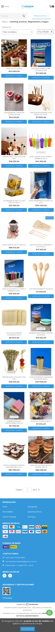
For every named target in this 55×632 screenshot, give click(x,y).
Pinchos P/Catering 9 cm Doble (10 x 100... (41, 113)
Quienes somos (34, 512)
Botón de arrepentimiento (27, 616)
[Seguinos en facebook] (10, 576)
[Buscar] (23, 16)
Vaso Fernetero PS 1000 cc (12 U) (41, 202)
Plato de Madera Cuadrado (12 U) (14, 334)
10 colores (41, 152)
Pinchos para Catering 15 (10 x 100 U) (41, 246)
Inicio (4, 22)
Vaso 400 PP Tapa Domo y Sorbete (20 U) (41, 157)
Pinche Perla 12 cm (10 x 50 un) (14, 157)
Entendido (28, 629)
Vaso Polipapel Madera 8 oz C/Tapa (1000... (41, 378)
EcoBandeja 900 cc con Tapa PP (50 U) (14, 202)
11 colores (41, 329)
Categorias (32, 506)
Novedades (8, 512)
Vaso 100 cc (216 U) (14, 68)
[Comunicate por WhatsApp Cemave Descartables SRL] (49, 612)
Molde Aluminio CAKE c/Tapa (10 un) (41, 69)
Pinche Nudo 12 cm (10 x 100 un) (14, 378)
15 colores (14, 284)
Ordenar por (6, 27)
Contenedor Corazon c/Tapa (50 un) (14, 113)
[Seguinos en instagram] (4, 576)
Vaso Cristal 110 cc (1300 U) (14, 245)
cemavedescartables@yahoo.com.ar (21, 561)
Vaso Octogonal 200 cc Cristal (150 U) (41, 466)
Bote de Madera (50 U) (41, 421)
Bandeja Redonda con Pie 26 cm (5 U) (41, 334)
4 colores (41, 64)
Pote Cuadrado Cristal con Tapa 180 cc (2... (14, 466)
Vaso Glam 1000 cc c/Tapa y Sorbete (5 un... (14, 290)
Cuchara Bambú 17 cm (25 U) (41, 289)
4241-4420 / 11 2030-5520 (15, 557)
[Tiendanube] (27, 605)
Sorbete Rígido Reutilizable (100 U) (14, 422)
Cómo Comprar (9, 517)
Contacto (32, 517)
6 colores (14, 417)
